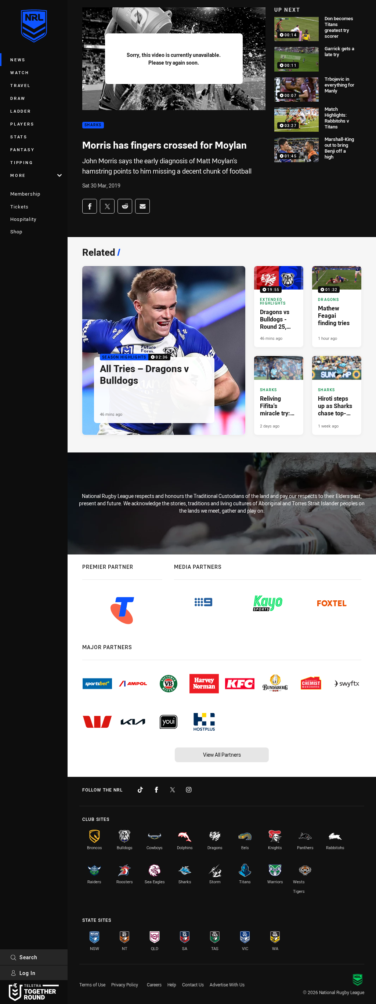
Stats (19, 136)
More (18, 175)
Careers (154, 984)
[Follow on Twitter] (173, 789)
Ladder (20, 111)
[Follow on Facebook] (156, 789)
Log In (27, 973)
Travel (20, 85)
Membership (25, 193)
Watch (19, 72)
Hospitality (23, 219)
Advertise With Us (227, 984)
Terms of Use (92, 984)
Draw (18, 98)
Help (171, 984)
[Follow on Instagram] (189, 789)
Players (22, 124)
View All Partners (222, 754)
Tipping (21, 162)
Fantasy (22, 149)
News (18, 59)
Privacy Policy (124, 984)
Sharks (93, 125)
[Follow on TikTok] (140, 789)
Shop (16, 231)
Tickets (19, 206)
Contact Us (193, 984)
